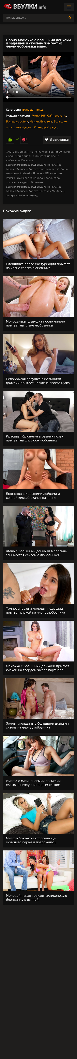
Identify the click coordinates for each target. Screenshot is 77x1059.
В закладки (57, 139)
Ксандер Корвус (45, 127)
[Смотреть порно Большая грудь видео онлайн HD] (24, 7)
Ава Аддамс (24, 127)
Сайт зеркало (56, 116)
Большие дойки (17, 122)
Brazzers (46, 122)
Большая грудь (33, 110)
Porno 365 (38, 116)
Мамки (34, 122)
